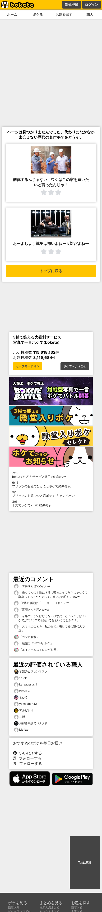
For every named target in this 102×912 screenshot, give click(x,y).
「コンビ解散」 (29, 637)
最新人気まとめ (50, 907)
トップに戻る (51, 271)
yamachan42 (28, 703)
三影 (22, 717)
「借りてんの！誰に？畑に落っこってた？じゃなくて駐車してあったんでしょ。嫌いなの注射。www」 (53, 594)
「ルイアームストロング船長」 (39, 649)
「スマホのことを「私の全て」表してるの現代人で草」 (52, 628)
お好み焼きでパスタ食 (33, 723)
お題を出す (64, 14)
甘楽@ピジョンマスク (33, 671)
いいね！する (29, 753)
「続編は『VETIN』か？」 (36, 643)
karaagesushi (28, 684)
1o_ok (23, 678)
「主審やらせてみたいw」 (36, 586)
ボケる (38, 14)
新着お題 (77, 907)
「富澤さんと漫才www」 (35, 609)
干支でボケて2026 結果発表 (31, 503)
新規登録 (71, 4)
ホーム (12, 14)
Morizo (23, 729)
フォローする (29, 758)
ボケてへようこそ (74, 366)
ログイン (91, 4)
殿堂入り (13, 907)
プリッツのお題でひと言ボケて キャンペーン (43, 493)
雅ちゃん (25, 691)
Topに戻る (85, 862)
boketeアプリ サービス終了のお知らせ (39, 474)
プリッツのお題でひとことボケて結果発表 (41, 484)
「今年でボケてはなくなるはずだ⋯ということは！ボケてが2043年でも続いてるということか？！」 (53, 618)
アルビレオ (26, 710)
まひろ (23, 697)
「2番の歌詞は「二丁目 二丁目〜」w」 (45, 603)
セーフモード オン (27, 366)
